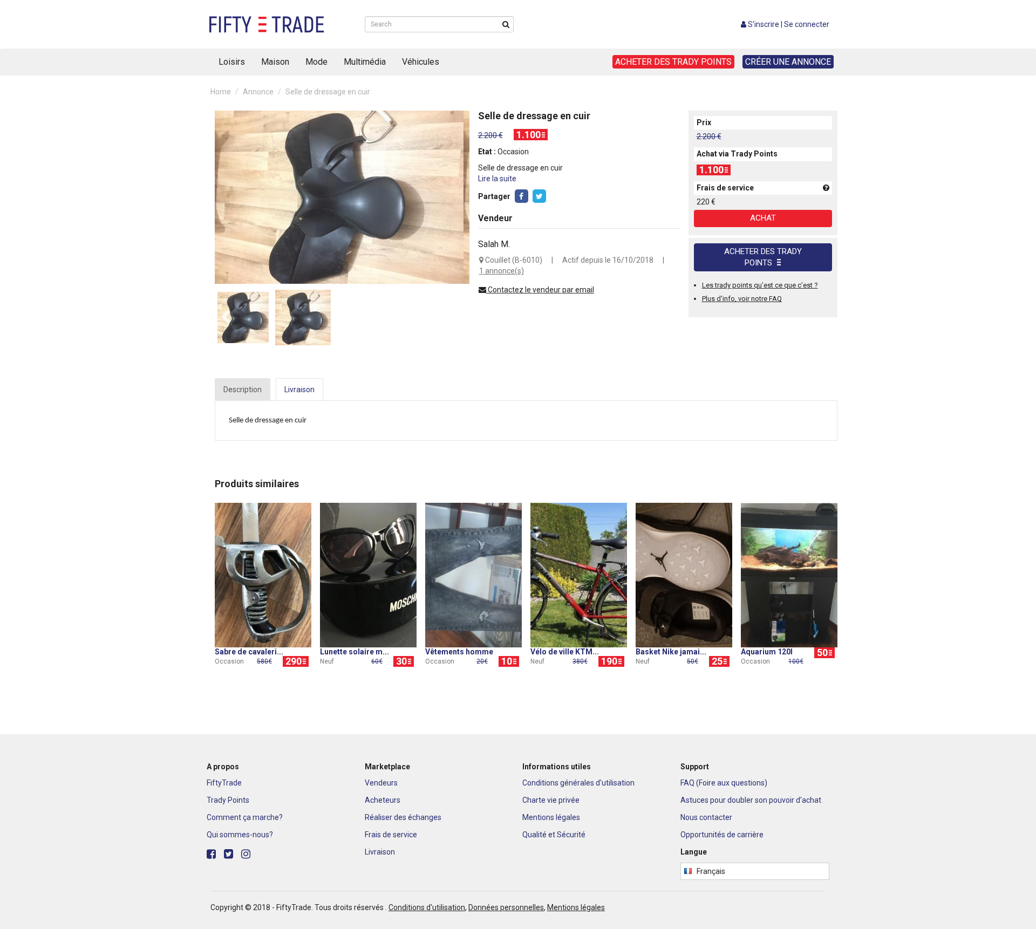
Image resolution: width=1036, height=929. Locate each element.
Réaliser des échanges (403, 817)
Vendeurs (381, 782)
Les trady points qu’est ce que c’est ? (760, 285)
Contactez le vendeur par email (540, 289)
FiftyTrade (224, 782)
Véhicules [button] (420, 62)
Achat (763, 218)
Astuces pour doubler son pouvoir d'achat (750, 800)
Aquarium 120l (767, 651)
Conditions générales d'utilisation (578, 782)
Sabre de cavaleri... (249, 651)
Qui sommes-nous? (240, 834)
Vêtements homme (459, 651)
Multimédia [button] (365, 62)
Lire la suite (497, 178)
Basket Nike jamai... (671, 651)
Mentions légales (551, 817)
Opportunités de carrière (722, 834)
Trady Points (228, 800)
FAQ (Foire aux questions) (723, 782)
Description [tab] (242, 389)
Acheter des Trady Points (763, 257)
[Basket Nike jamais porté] (684, 574)
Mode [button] (316, 62)
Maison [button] (275, 62)
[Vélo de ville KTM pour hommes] (578, 574)
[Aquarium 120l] (789, 574)
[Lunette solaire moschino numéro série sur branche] (368, 574)
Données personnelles (506, 907)
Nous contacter (706, 817)
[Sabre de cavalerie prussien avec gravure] (263, 574)
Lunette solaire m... (354, 651)
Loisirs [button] (232, 62)
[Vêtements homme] (473, 574)
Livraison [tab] (299, 389)
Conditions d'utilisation (426, 907)
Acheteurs (382, 800)
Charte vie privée (551, 800)
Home (220, 91)
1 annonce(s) (501, 271)
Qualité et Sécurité (553, 834)
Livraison (380, 852)
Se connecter (806, 24)
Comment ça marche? (245, 817)
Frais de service (391, 834)
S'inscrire (763, 24)
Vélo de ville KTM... (564, 651)
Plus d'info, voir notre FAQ (742, 299)
